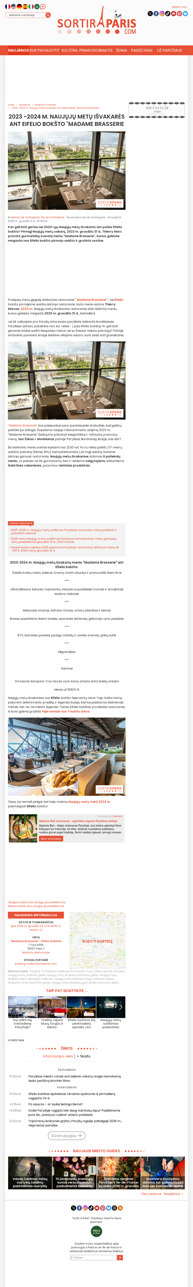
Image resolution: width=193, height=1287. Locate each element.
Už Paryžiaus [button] (169, 50)
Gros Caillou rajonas (99, 971)
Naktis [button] (106, 50)
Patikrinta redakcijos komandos (64, 971)
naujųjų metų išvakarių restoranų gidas (72, 975)
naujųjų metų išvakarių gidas (26, 975)
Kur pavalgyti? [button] (44, 50)
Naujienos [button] (18, 50)
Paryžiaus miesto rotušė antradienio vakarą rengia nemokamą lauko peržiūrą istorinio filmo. (74, 1078)
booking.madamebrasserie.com (36, 964)
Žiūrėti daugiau (64, 1135)
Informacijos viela (58, 1056)
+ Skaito (83, 1056)
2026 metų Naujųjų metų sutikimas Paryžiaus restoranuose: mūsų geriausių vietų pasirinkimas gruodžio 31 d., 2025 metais (63, 540)
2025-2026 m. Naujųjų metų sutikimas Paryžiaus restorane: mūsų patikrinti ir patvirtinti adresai (63, 531)
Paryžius (119, 971)
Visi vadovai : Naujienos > (162, 1193)
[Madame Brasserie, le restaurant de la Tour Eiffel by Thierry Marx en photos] (67, 170)
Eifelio (118, 300)
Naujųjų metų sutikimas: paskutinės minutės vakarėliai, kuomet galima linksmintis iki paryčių (111, 1023)
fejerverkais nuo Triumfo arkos (66, 711)
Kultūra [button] (69, 50)
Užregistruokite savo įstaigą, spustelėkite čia (36, 902)
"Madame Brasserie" (23, 425)
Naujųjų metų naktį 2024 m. (89, 802)
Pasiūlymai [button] (141, 50)
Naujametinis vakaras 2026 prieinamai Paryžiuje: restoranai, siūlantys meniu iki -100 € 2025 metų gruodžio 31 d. (65, 548)
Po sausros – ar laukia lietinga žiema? (55, 1104)
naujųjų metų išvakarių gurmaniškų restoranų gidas (85, 982)
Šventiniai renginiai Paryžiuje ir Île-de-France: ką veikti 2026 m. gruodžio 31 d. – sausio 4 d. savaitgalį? (119, 1182)
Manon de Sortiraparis (25, 217)
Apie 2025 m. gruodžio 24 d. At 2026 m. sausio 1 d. (36, 928)
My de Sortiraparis (52, 217)
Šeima (121, 50)
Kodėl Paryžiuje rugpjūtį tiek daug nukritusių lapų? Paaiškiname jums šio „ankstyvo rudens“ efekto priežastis (74, 1112)
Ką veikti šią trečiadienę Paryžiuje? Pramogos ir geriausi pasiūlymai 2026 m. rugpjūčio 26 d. (22, 1023)
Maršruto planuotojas (36, 952)
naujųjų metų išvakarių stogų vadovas (79, 979)
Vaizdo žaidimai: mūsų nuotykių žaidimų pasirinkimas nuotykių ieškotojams (30, 1182)
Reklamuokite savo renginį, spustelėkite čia (36, 906)
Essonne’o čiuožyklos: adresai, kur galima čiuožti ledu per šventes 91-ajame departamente (162, 1182)
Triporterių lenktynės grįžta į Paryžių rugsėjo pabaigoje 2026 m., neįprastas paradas (75, 1123)
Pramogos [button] (88, 50)
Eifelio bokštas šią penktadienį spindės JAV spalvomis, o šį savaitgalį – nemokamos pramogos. (81, 1023)
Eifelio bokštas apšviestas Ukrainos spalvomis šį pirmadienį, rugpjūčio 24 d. (72, 1096)
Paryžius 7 (36, 971)
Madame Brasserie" (92, 300)
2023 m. (27, 309)
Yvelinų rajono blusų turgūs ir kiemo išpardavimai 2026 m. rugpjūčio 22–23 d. (52, 1023)
